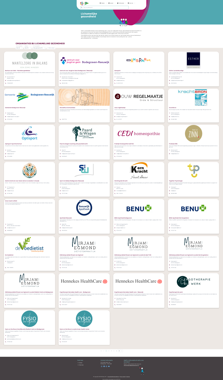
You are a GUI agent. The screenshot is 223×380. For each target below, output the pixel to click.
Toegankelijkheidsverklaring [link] (113, 376)
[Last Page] (116, 351)
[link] (83, 3)
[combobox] (105, 7)
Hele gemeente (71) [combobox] (38, 48)
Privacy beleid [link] (122, 376)
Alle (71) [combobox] (18, 48)
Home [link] (80, 362)
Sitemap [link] (128, 376)
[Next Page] (114, 351)
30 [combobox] (119, 350)
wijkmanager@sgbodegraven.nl (131, 365)
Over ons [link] (81, 365)
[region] (29, 80)
